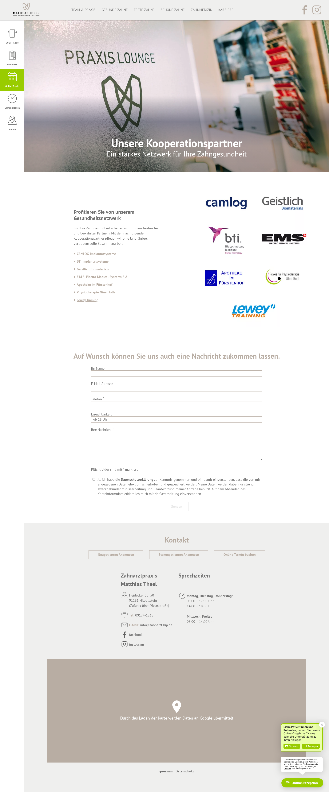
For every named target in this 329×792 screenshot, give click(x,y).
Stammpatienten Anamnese (179, 554)
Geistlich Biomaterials (93, 269)
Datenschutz (185, 771)
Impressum (164, 771)
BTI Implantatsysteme (93, 261)
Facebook (304, 9)
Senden (176, 506)
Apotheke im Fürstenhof (94, 284)
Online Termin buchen (240, 554)
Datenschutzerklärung (137, 479)
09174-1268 (141, 615)
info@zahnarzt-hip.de (150, 625)
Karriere (225, 10)
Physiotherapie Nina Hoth (96, 292)
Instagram (316, 9)
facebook (136, 634)
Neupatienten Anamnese (116, 554)
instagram (136, 644)
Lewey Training (87, 300)
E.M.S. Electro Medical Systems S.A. (102, 277)
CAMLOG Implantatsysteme (96, 254)
